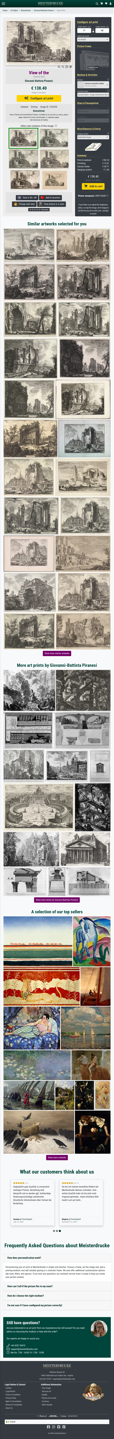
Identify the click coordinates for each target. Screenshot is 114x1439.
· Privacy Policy (10, 1398)
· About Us (9, 1408)
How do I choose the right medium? (25, 1295)
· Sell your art (46, 1391)
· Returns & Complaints (13, 1405)
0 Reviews (44, 210)
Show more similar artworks (57, 653)
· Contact (8, 1388)
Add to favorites (52, 197)
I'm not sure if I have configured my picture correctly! (34, 1305)
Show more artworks (57, 1157)
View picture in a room (53, 204)
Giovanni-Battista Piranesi (44, 10)
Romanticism (26, 10)
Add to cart (94, 186)
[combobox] (93, 39)
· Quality (44, 1395)
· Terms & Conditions (12, 1395)
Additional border (83, 36)
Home (5, 10)
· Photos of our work (48, 1398)
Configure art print (40, 98)
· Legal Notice (10, 1391)
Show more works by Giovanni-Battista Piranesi (57, 900)
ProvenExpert (27, 1219)
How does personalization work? (24, 1257)
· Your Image (46, 1388)
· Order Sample (46, 1405)
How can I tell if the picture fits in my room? (30, 1286)
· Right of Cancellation (13, 1401)
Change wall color (26, 204)
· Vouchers (45, 1401)
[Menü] (3, 4)
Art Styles (14, 10)
